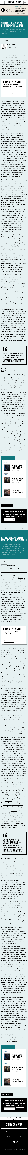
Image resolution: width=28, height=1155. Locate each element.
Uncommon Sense (14, 1151)
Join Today (7, 93)
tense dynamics (15, 696)
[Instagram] (17, 1142)
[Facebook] (11, 1142)
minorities (4, 920)
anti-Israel (7, 724)
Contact (20, 1136)
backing (10, 648)
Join (20, 1134)
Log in (18, 519)
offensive (14, 811)
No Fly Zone (12, 791)
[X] (14, 1142)
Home (7, 1131)
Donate (7, 1136)
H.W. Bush (4, 793)
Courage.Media (14, 2)
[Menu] (3, 2)
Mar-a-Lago (21, 578)
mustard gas (8, 801)
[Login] (24, 2)
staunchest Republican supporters (13, 805)
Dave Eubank (14, 978)
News (5, 462)
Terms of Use (18, 1145)
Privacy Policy (10, 1145)
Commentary (7, 487)
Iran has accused (6, 728)
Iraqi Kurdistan (19, 912)
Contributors (7, 1134)
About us (20, 1131)
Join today (8, 519)
